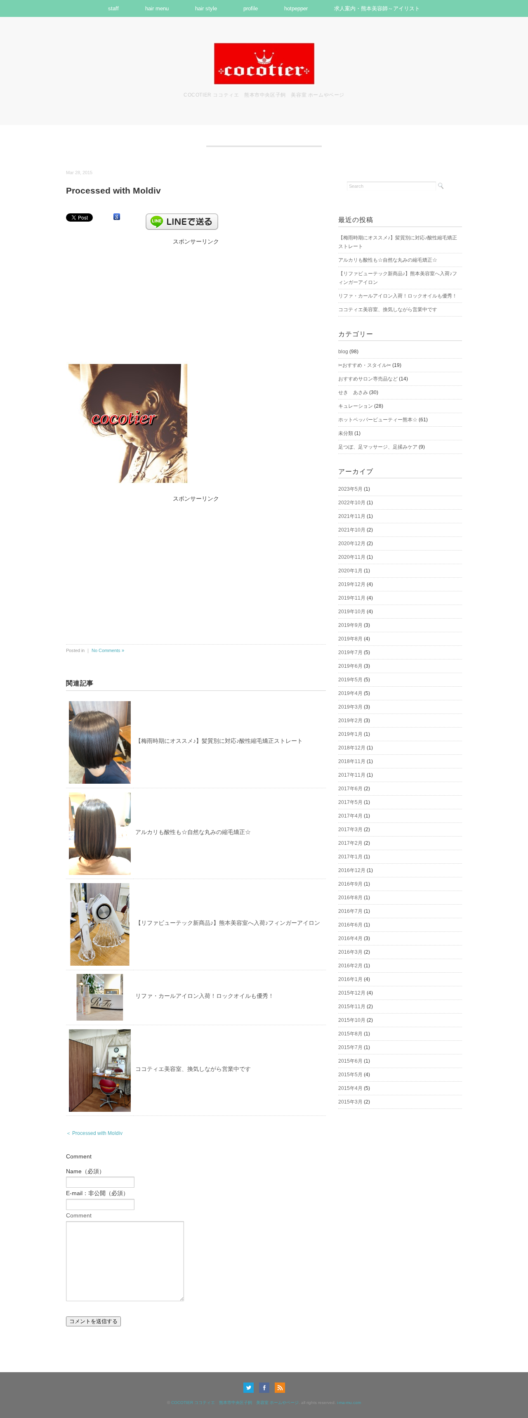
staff (113, 8)
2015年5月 (350, 1075)
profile (250, 8)
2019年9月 (350, 625)
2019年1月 (350, 734)
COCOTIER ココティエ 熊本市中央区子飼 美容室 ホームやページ (235, 1402)
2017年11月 (351, 775)
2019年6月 (350, 666)
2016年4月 (350, 938)
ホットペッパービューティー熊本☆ (377, 420)
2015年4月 (350, 1088)
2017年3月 (350, 829)
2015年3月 (350, 1102)
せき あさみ (353, 392)
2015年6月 (350, 1061)
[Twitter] (250, 1387)
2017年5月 (350, 802)
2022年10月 (351, 503)
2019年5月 (350, 680)
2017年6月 (350, 789)
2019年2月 (350, 720)
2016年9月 (350, 884)
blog (343, 351)
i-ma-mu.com (349, 1402)
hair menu (157, 8)
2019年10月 (351, 611)
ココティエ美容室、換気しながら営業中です (193, 1069)
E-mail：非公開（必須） (97, 1193)
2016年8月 (350, 897)
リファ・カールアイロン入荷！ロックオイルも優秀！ (204, 996)
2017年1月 (350, 857)
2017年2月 (350, 843)
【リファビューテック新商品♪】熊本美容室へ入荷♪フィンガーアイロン (227, 922)
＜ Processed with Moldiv (94, 1133)
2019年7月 (350, 652)
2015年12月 (351, 993)
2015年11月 (351, 1006)
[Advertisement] (196, 298)
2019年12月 (351, 584)
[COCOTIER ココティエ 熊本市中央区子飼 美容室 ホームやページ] (264, 46)
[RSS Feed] (280, 1387)
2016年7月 (350, 911)
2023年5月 (350, 489)
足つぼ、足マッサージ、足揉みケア (377, 447)
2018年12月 (351, 748)
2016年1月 (350, 979)
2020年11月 (351, 557)
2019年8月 (350, 639)
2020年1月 (350, 571)
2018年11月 (351, 761)
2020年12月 (351, 543)
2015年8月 (350, 1034)
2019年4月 (350, 693)
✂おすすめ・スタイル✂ (364, 365)
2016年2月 (350, 966)
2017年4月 (350, 816)
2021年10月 (351, 530)
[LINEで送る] (182, 217)
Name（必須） (85, 1171)
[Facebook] (266, 1387)
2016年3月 (350, 952)
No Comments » (108, 650)
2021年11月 (351, 516)
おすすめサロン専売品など (368, 379)
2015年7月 (350, 1047)
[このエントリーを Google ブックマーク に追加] (116, 217)
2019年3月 (350, 707)
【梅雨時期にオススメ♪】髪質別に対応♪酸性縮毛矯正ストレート (219, 740)
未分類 (345, 433)
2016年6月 (350, 925)
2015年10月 (351, 1020)
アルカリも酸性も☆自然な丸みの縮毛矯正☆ (193, 832)
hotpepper (296, 8)
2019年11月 (351, 598)
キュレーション (355, 406)
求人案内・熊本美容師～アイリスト (377, 8)
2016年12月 (351, 870)
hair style (206, 8)
